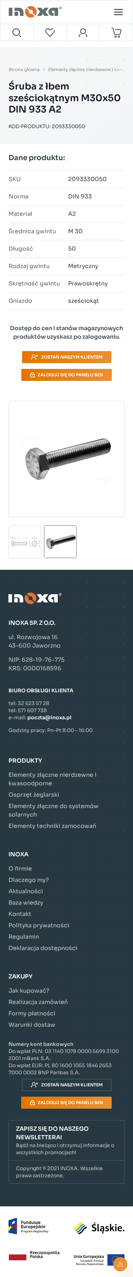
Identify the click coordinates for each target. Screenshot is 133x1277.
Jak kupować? (29, 990)
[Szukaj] (17, 32)
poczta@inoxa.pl (49, 717)
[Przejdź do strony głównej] (36, 12)
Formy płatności (32, 1013)
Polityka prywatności (39, 925)
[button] (66, 1140)
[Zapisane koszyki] (50, 32)
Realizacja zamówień (38, 1002)
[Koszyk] (116, 32)
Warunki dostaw (32, 1024)
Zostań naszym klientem (71, 357)
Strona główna (24, 69)
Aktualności (26, 891)
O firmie (20, 868)
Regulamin (24, 936)
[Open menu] (118, 12)
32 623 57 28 (33, 703)
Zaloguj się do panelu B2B (70, 374)
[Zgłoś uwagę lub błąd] (120, 1264)
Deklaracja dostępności (43, 948)
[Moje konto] (83, 32)
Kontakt (20, 914)
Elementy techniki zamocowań (52, 826)
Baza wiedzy (26, 902)
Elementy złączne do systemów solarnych (54, 810)
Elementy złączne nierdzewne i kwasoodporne (52, 779)
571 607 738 (32, 710)
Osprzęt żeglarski (34, 794)
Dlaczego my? (29, 880)
